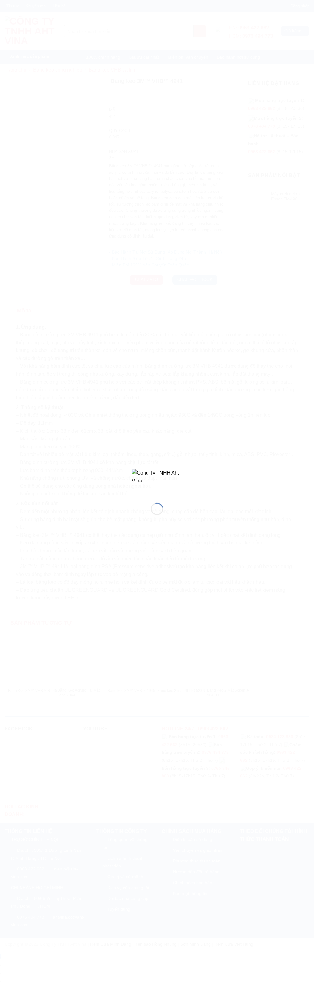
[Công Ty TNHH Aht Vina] (157, 480)
